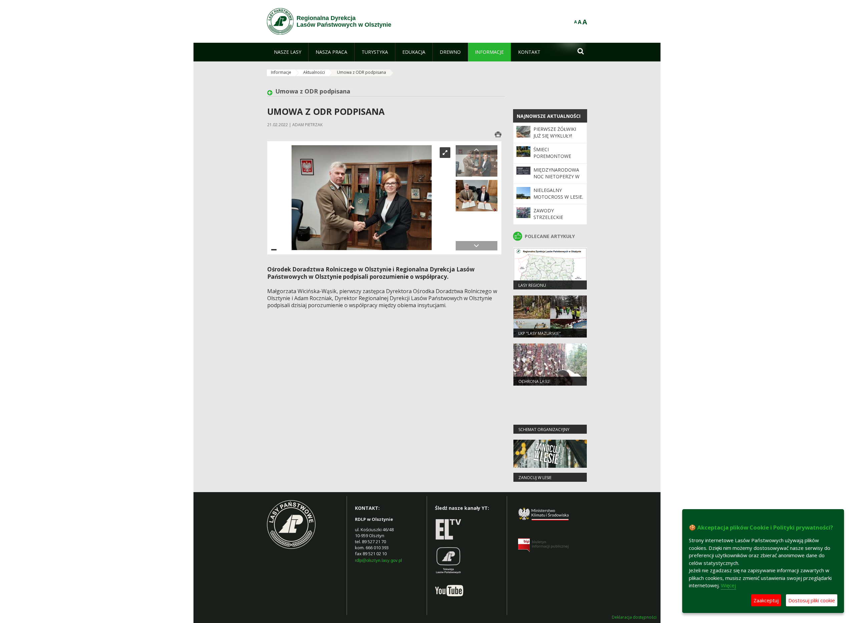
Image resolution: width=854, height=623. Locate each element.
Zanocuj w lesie (534, 477)
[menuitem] (287, 52)
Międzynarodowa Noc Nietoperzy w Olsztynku (556, 177)
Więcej (728, 585)
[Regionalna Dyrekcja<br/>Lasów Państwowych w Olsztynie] (280, 21)
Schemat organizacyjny (543, 429)
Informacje (281, 72)
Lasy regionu (532, 285)
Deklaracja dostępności (634, 617)
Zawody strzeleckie (548, 213)
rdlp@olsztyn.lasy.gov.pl (378, 560)
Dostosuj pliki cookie (811, 600)
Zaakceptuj (766, 600)
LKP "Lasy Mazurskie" (539, 333)
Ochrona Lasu (533, 381)
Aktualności (314, 72)
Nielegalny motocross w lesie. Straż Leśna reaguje (558, 200)
